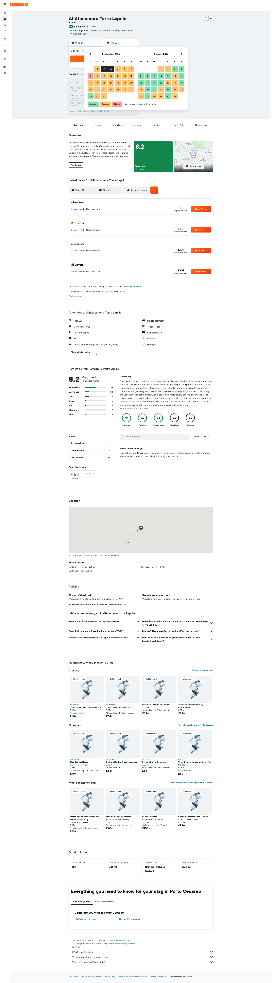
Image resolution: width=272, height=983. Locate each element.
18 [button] (118, 82)
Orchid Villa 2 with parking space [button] (85, 707)
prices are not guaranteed (125, 944)
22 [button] (97, 89)
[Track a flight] (4, 45)
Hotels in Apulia (124, 976)
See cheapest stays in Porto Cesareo (196, 725)
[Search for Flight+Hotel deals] (4, 31)
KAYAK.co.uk (73, 976)
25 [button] (117, 89)
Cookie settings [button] (75, 296)
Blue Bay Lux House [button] (79, 762)
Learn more (135, 286)
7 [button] (90, 75)
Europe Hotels (95, 976)
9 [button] (104, 75)
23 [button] (104, 89)
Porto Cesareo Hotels (159, 976)
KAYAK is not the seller (83, 951)
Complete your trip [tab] (82, 901)
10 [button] (111, 75)
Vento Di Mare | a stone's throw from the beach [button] (195, 763)
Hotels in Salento (140, 976)
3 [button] (111, 69)
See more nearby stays (202, 670)
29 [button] (97, 96)
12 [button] (125, 75)
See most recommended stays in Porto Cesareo (191, 782)
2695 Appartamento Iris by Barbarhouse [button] (190, 706)
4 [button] (117, 69)
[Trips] (4, 59)
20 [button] (131, 82)
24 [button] (111, 89)
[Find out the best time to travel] (4, 51)
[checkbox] (83, 476)
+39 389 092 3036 (78, 34)
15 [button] (97, 82)
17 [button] (111, 82)
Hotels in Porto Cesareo (129, 919)
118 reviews (91, 26)
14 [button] (91, 82)
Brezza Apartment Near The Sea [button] (193, 816)
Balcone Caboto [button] (149, 816)
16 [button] (104, 82)
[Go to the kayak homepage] (19, 4)
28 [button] (90, 96)
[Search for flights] (4, 13)
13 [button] (131, 75)
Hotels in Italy (110, 976)
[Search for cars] (4, 25)
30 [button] (104, 96)
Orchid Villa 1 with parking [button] (118, 707)
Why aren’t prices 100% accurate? (88, 962)
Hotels (84, 976)
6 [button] (131, 69)
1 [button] (97, 69)
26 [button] (124, 89)
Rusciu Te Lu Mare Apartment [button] (156, 704)
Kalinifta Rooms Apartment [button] (118, 816)
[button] (5, 4)
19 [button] (125, 82)
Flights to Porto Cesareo (85, 919)
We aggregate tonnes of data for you (90, 957)
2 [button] (104, 69)
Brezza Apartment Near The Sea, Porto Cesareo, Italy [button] (85, 818)
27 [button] (131, 89)
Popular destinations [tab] (104, 901)
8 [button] (97, 75)
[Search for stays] (4, 19)
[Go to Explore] (4, 39)
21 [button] (91, 89)
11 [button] (118, 75)
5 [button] (124, 69)
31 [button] (175, 96)
